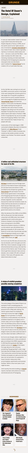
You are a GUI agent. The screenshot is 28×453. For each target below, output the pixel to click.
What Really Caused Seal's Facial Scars (19, 439)
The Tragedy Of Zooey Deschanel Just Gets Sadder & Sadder (7, 416)
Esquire (24, 368)
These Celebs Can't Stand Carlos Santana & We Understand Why (7, 441)
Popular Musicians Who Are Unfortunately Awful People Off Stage (20, 416)
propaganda (6, 235)
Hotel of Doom (17, 64)
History (4, 7)
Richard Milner (6, 17)
